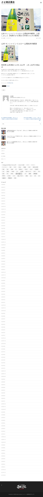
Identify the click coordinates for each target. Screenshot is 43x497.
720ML (9, 82)
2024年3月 (3, 264)
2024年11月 (3, 242)
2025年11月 (3, 209)
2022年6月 (3, 321)
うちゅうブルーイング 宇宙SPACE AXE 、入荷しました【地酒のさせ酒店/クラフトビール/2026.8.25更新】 (24, 137)
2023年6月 (3, 288)
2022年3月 (3, 329)
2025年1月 (3, 236)
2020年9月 (3, 379)
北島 (12, 169)
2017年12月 (3, 469)
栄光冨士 (19, 174)
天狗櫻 (13, 171)
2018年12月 (3, 436)
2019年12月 (3, 403)
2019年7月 (3, 417)
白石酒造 (9, 175)
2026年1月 (3, 203)
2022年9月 (3, 313)
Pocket (8, 86)
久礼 (20, 167)
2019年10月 (3, 409)
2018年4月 (3, 458)
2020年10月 (3, 376)
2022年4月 (3, 327)
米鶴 (26, 175)
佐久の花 (35, 167)
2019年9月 (3, 412)
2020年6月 (3, 387)
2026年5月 (3, 192)
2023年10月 (3, 277)
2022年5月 (3, 324)
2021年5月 (3, 357)
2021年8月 (3, 349)
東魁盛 (12, 173)
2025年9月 (3, 214)
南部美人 (20, 169)
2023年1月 (3, 302)
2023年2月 (3, 299)
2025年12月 (3, 206)
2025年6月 (3, 222)
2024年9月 (3, 247)
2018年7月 (3, 450)
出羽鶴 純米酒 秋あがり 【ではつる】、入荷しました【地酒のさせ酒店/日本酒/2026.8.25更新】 (22, 131)
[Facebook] (1, 485)
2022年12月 (3, 305)
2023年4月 (3, 294)
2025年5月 (3, 225)
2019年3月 (3, 428)
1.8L (12, 82)
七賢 (10, 167)
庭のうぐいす (28, 171)
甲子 (4, 176)
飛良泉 (10, 178)
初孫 (7, 169)
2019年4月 (3, 425)
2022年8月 (3, 316)
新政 (39, 171)
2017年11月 (3, 472)
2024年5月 (3, 258)
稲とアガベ (20, 175)
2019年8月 (3, 414)
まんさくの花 (21, 164)
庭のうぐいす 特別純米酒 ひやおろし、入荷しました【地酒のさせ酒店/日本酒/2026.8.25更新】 (22, 142)
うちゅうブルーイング (9, 165)
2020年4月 (3, 392)
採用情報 (2, 153)
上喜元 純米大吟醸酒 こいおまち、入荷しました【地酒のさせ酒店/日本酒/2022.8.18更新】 (32, 119)
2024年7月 (3, 253)
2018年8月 (3, 447)
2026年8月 (3, 184)
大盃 (3, 171)
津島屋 (35, 173)
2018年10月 (3, 442)
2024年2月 (3, 266)
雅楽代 (4, 178)
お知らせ (2, 150)
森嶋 (30, 173)
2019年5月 (3, 423)
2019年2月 (3, 431)
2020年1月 (3, 401)
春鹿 (3, 173)
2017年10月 (3, 475)
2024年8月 (3, 250)
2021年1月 (3, 368)
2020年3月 (3, 395)
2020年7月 (3, 384)
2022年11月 (3, 307)
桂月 (25, 173)
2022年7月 (3, 318)
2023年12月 (3, 272)
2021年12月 (3, 338)
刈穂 (3, 169)
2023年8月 (3, 283)
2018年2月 (3, 464)
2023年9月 (3, 280)
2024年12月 (3, 239)
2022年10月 (3, 310)
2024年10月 (3, 244)
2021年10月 (3, 343)
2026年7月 (3, 187)
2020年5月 (3, 390)
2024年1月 (3, 269)
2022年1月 (3, 335)
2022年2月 (3, 332)
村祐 (7, 173)
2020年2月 (3, 398)
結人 (31, 175)
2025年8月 (3, 217)
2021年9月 (3, 346)
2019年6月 (3, 420)
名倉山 (31, 169)
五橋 (25, 167)
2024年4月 (3, 261)
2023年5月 (3, 291)
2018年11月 (3, 439)
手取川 (35, 171)
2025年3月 (3, 231)
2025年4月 (3, 228)
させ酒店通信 (8, 2)
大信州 (36, 169)
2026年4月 (3, 195)
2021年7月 (3, 351)
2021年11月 (3, 340)
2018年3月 (3, 461)
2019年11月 (3, 406)
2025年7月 (3, 220)
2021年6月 (3, 354)
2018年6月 (3, 453)
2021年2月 (3, 365)
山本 (3, 90)
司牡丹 (26, 169)
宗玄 (17, 171)
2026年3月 (3, 198)
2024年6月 (3, 255)
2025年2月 (3, 233)
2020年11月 (3, 373)
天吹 (8, 171)
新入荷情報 (3, 156)
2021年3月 (3, 362)
